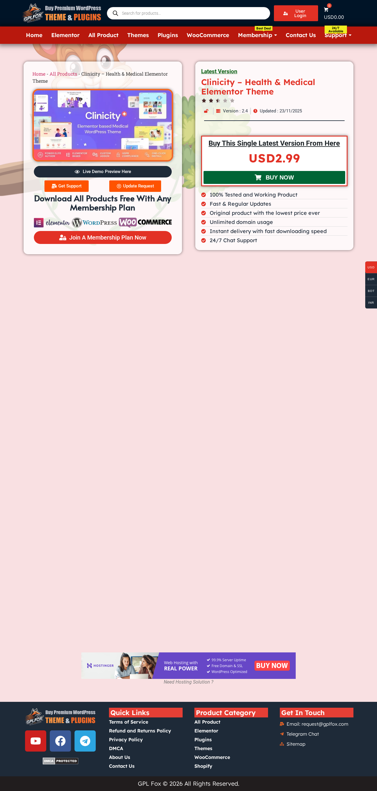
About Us (119, 757)
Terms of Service (128, 722)
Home (38, 74)
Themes (203, 748)
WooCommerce (212, 757)
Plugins (203, 739)
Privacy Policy (126, 739)
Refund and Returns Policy (140, 731)
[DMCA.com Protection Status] (60, 761)
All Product (207, 722)
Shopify (203, 766)
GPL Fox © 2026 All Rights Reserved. (188, 783)
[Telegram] (85, 741)
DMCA (116, 748)
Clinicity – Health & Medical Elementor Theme (258, 87)
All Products (63, 74)
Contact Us (122, 766)
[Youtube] (35, 741)
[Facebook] (60, 741)
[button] (296, 13)
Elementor (206, 731)
